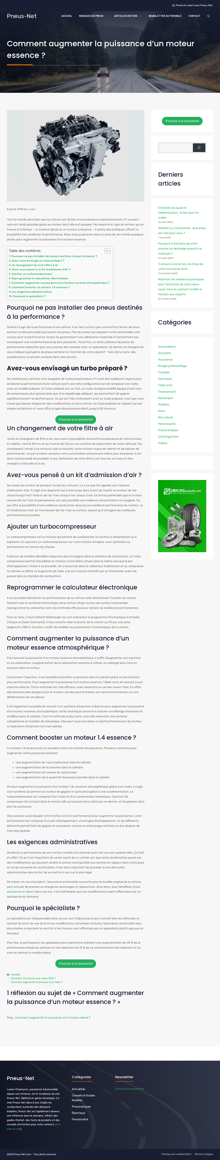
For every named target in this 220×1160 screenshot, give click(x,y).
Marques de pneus (91, 16)
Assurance (165, 359)
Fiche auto (165, 385)
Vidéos (162, 443)
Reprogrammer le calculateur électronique (40, 278)
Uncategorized (168, 436)
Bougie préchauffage (172, 366)
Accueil (67, 16)
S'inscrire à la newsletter (76, 419)
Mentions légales (204, 1154)
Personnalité (166, 424)
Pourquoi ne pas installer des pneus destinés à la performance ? (54, 256)
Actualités (78, 1089)
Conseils (15, 974)
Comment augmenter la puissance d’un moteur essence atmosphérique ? (60, 282)
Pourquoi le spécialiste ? (29, 296)
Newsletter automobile (165, 16)
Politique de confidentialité (176, 1154)
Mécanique (165, 398)
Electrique (165, 378)
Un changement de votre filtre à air (35, 265)
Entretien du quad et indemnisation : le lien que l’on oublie (178, 212)
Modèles (163, 404)
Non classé (165, 417)
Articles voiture (126, 16)
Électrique (78, 1113)
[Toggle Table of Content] (105, 251)
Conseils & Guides (83, 1095)
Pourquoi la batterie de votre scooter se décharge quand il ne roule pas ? (180, 248)
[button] (208, 16)
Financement (167, 391)
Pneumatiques (168, 430)
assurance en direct (20, 891)
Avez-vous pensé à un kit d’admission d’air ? (41, 269)
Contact (194, 16)
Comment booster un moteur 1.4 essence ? (41, 287)
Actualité (164, 353)
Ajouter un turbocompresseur (32, 273)
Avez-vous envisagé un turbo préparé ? (38, 260)
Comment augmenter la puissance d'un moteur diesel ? (53, 1017)
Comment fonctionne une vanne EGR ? (33, 978)
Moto (161, 411)
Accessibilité (166, 346)
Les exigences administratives (32, 291)
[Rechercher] (199, 147)
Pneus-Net (22, 16)
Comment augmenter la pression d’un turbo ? (37, 982)
